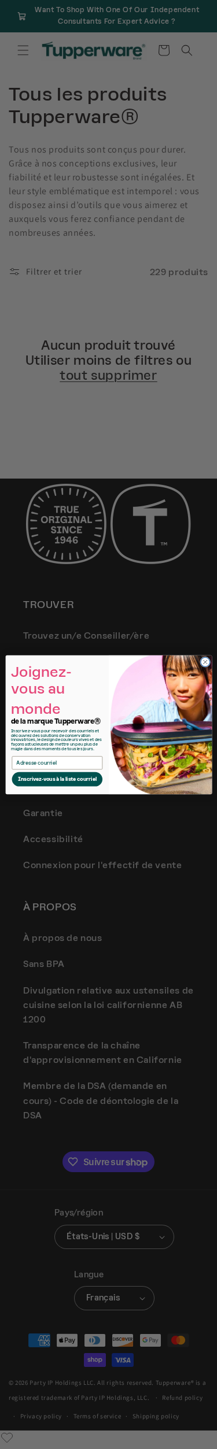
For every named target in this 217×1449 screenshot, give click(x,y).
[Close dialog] (204, 661)
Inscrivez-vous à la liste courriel (56, 779)
